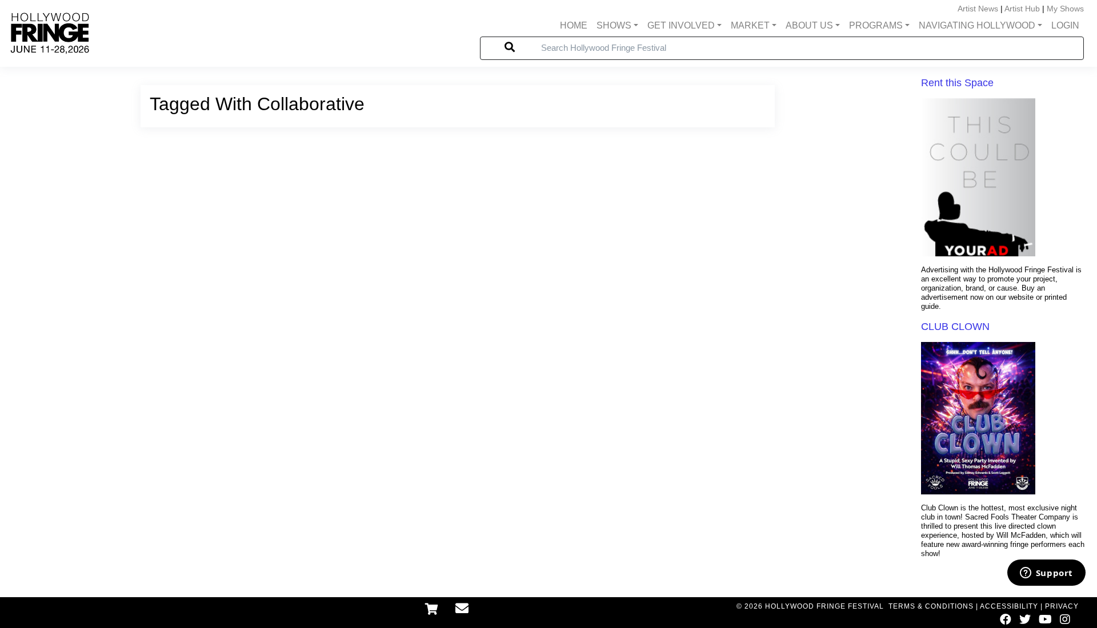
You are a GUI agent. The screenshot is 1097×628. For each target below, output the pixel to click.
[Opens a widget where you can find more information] (1046, 573)
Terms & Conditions (931, 606)
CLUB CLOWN (955, 326)
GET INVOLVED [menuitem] (681, 25)
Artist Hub (1022, 8)
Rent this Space (957, 82)
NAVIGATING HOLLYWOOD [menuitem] (977, 25)
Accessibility (1009, 606)
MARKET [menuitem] (750, 25)
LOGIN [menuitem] (1065, 25)
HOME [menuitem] (573, 25)
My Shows (1065, 8)
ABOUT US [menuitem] (809, 25)
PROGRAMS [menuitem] (876, 25)
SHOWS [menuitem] (613, 25)
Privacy (1062, 606)
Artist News (978, 8)
